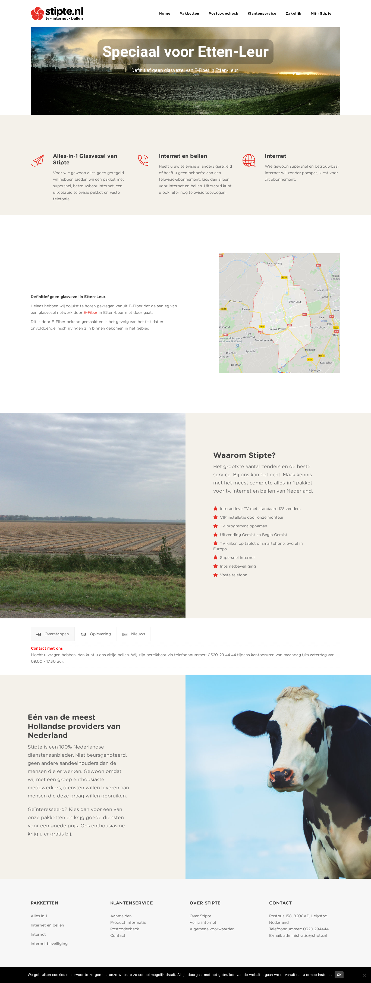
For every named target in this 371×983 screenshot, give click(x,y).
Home (165, 13)
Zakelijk (293, 13)
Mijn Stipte (321, 13)
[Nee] (364, 975)
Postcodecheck (223, 13)
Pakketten (189, 13)
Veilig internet (203, 922)
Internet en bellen (47, 925)
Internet (38, 934)
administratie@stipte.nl (305, 935)
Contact (117, 935)
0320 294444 (316, 929)
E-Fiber (91, 312)
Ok (339, 975)
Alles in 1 (39, 916)
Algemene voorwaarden (212, 929)
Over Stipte (200, 916)
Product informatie (128, 922)
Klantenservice (262, 13)
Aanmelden (121, 916)
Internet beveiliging (49, 943)
